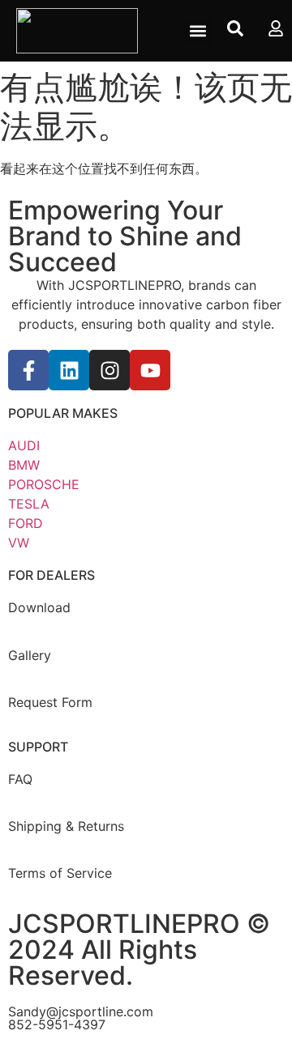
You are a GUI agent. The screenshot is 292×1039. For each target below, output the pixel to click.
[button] (197, 31)
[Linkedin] (69, 370)
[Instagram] (109, 370)
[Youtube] (150, 370)
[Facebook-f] (28, 370)
